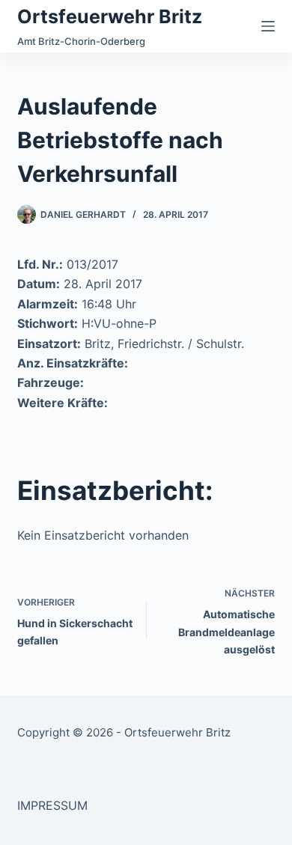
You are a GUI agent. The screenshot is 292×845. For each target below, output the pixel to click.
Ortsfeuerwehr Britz (109, 16)
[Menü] (268, 26)
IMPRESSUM (52, 805)
